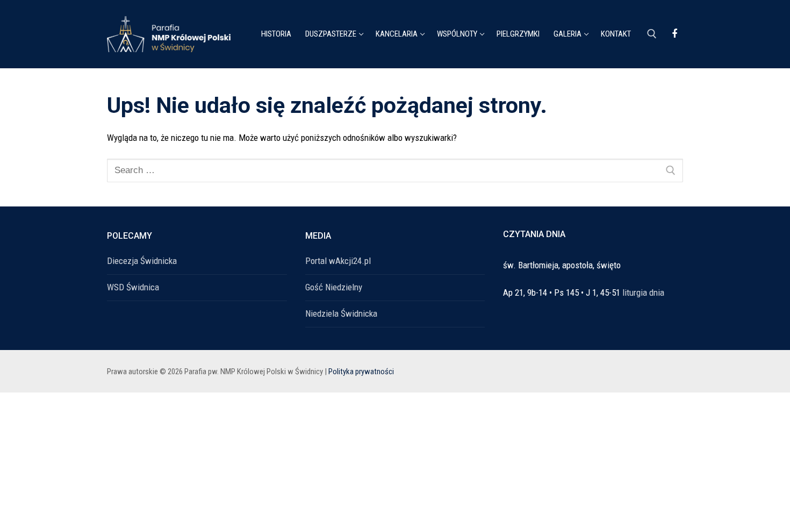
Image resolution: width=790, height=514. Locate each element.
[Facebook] (674, 33)
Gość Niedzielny (333, 287)
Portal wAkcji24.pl (338, 260)
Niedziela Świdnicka (341, 313)
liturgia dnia (643, 292)
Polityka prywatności (361, 371)
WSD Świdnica (133, 287)
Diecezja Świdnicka (142, 260)
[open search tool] (652, 34)
